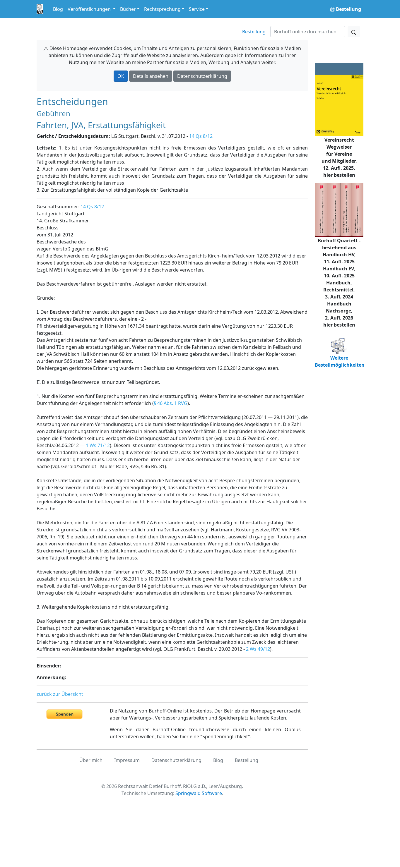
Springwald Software (198, 793)
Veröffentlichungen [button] (90, 9)
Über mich (90, 760)
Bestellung (254, 31)
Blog (58, 9)
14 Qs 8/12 (201, 136)
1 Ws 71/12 (98, 445)
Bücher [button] (128, 9)
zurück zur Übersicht (60, 694)
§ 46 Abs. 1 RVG (170, 403)
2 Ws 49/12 (258, 649)
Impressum (127, 760)
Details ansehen (150, 76)
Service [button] (197, 9)
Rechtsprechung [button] (162, 9)
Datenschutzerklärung (202, 76)
